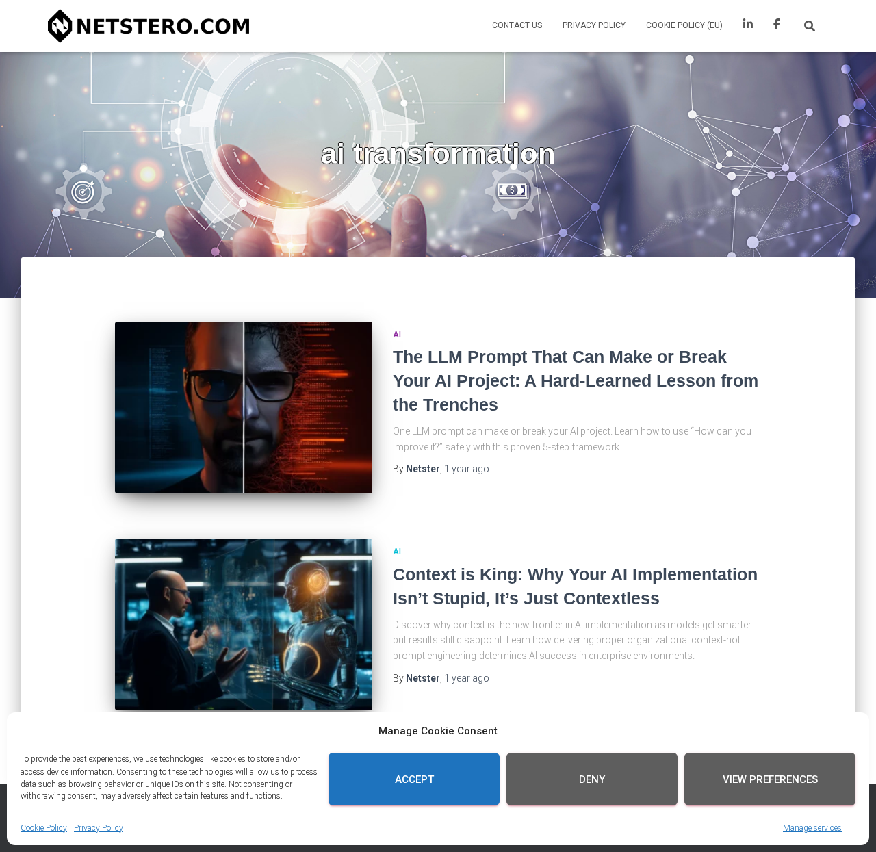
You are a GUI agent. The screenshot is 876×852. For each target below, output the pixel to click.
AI (397, 334)
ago (466, 468)
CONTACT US (517, 25)
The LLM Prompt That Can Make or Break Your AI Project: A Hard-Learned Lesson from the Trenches (575, 380)
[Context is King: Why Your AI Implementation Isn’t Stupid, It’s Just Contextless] (243, 624)
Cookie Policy (44, 827)
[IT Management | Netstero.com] (148, 26)
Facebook (776, 26)
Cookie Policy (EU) (684, 25)
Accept (414, 779)
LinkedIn (748, 26)
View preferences (770, 779)
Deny (592, 779)
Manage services (812, 827)
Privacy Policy (98, 827)
